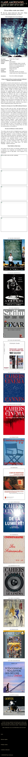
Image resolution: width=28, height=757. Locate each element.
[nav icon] (26, 3)
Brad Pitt (5, 12)
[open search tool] (24, 3)
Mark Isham (20, 12)
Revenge (3, 143)
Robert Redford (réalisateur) (10, 14)
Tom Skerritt (19, 14)
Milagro (6, 88)
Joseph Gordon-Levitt (12, 12)
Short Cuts (17, 142)
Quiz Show (14, 151)
